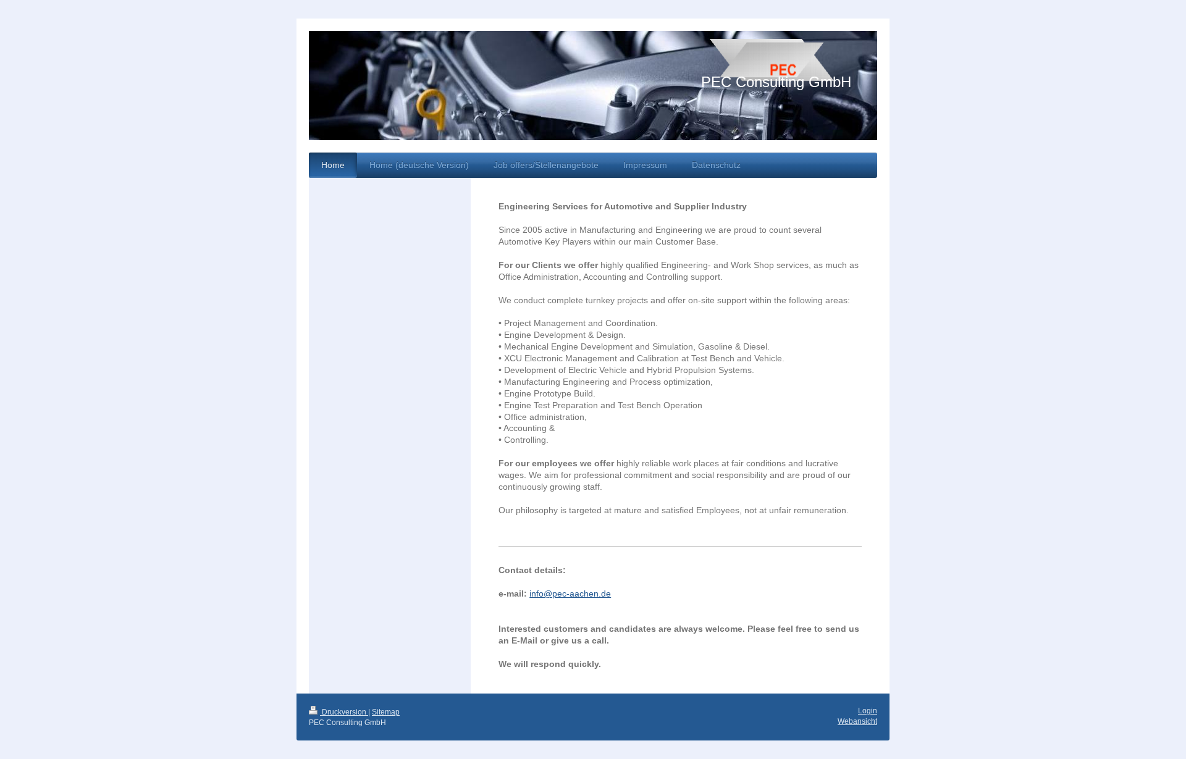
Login (867, 711)
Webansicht (857, 721)
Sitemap (386, 712)
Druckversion (344, 712)
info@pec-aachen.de (570, 593)
